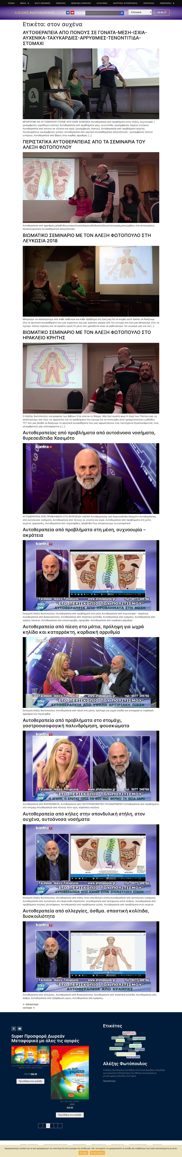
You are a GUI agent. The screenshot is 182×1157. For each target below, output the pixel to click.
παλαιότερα (30, 1004)
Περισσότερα (109, 1081)
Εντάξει (83, 1153)
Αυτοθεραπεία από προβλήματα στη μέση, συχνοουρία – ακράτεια (84, 532)
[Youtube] (72, 12)
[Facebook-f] (13, 1028)
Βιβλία (23, 3)
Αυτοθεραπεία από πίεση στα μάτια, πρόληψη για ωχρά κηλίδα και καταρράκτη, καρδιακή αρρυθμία (83, 629)
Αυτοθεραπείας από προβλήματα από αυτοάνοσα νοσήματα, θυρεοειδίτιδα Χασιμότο (89, 435)
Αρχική (11, 3)
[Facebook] (68, 12)
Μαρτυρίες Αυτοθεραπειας (125, 3)
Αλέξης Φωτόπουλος (34, 12)
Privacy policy (97, 1153)
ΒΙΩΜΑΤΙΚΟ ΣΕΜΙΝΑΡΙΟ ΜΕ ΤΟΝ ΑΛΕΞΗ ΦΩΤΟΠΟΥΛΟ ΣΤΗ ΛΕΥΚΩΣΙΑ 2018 (87, 238)
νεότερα (29, 1007)
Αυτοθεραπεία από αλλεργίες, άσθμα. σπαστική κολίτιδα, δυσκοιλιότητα (86, 913)
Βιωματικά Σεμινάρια (81, 3)
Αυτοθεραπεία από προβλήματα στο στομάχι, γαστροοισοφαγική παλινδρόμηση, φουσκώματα (76, 722)
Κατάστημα (102, 3)
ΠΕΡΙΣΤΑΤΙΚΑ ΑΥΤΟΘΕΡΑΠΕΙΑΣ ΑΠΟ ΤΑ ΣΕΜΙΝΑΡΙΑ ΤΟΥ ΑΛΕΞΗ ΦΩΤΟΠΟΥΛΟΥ (84, 144)
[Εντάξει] (178, 1150)
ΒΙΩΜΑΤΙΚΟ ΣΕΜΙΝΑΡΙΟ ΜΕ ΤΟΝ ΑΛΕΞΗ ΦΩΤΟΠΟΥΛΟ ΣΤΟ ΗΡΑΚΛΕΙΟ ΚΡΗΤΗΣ (87, 335)
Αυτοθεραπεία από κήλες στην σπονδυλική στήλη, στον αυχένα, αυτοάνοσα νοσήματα (84, 816)
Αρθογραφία (148, 3)
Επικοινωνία (165, 3)
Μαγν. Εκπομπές (42, 3)
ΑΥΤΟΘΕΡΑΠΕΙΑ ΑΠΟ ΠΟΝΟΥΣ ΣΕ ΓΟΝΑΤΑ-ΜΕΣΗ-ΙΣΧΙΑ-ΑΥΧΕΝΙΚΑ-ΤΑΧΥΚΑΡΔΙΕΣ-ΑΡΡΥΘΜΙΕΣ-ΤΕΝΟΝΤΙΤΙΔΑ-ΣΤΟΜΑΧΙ (85, 38)
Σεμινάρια (61, 3)
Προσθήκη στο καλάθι (30, 1081)
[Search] (121, 13)
